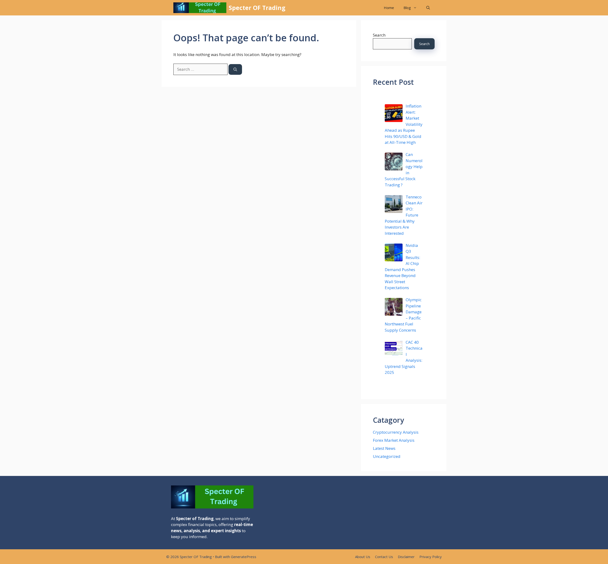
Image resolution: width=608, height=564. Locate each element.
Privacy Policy (430, 556)
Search (379, 35)
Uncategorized (386, 456)
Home (389, 7)
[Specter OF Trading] (199, 7)
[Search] (235, 69)
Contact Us (384, 556)
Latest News (384, 448)
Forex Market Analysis (393, 440)
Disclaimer (406, 556)
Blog (407, 7)
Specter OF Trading (257, 8)
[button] (428, 7)
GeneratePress (243, 556)
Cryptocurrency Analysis (395, 432)
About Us (362, 556)
